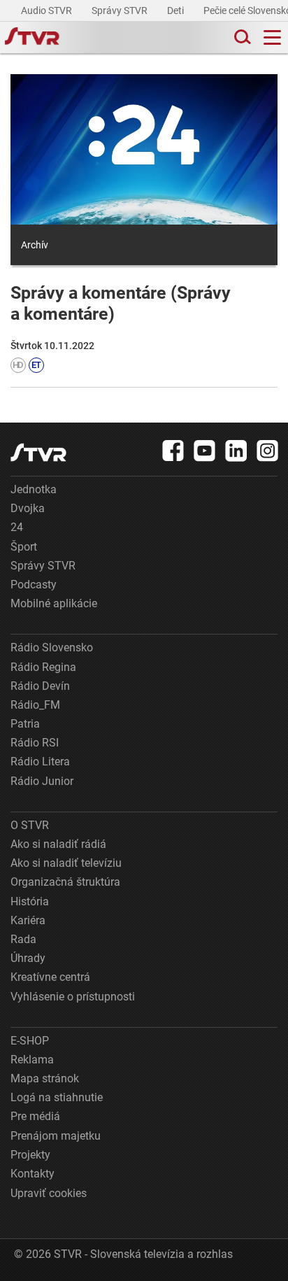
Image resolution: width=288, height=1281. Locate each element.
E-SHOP (29, 1040)
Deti (176, 10)
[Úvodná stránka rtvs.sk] (32, 37)
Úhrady (27, 958)
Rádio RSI (34, 742)
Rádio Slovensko (51, 647)
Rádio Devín (40, 686)
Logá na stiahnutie (56, 1097)
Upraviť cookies (48, 1193)
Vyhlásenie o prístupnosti (72, 996)
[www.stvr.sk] (38, 452)
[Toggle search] (241, 37)
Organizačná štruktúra (65, 882)
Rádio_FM (35, 705)
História (29, 901)
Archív (34, 244)
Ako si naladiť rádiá (58, 844)
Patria (25, 723)
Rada (23, 939)
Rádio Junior (41, 781)
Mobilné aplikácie (53, 603)
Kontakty (32, 1173)
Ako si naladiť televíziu (66, 863)
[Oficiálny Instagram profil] (268, 451)
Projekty (30, 1154)
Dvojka (27, 508)
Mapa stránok (44, 1078)
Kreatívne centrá (50, 977)
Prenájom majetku (55, 1135)
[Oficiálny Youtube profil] (205, 451)
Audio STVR (47, 10)
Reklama (32, 1059)
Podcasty (33, 584)
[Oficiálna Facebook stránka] (173, 451)
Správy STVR (121, 10)
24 (16, 527)
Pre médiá (35, 1116)
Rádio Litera (40, 761)
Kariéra (27, 920)
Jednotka (33, 489)
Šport (23, 546)
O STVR (29, 825)
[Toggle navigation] (272, 37)
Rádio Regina (43, 667)
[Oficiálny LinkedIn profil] (236, 451)
